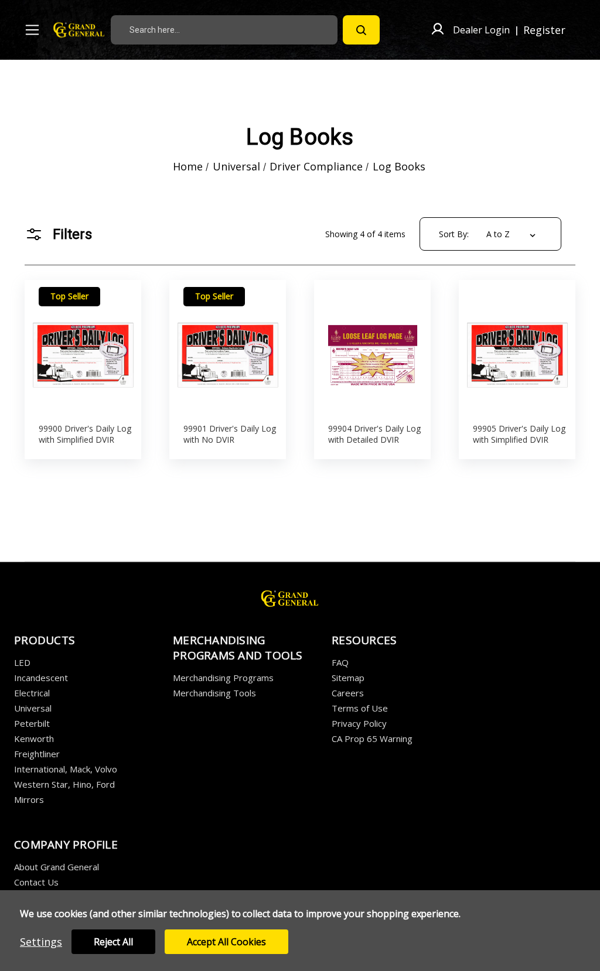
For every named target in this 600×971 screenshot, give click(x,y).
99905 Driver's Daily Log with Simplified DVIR (519, 434)
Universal (33, 708)
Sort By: (454, 234)
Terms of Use (360, 708)
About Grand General (56, 867)
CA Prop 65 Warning (372, 738)
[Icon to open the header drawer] (32, 30)
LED (22, 662)
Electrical (32, 693)
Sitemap (348, 677)
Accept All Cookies (226, 941)
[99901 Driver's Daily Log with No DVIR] (228, 348)
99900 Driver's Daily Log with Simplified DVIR (85, 434)
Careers (348, 693)
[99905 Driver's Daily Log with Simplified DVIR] (517, 348)
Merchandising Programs (223, 677)
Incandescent (41, 677)
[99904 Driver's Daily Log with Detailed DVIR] (372, 348)
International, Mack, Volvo (65, 769)
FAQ (340, 662)
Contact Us (36, 882)
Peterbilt (32, 723)
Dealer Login (481, 29)
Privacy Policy (359, 723)
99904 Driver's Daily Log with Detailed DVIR (374, 434)
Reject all (113, 941)
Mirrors (29, 799)
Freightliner (37, 754)
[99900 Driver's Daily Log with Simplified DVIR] (83, 348)
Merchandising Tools (214, 693)
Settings (41, 942)
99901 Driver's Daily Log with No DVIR (229, 434)
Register (544, 30)
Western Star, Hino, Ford (64, 784)
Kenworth (34, 738)
